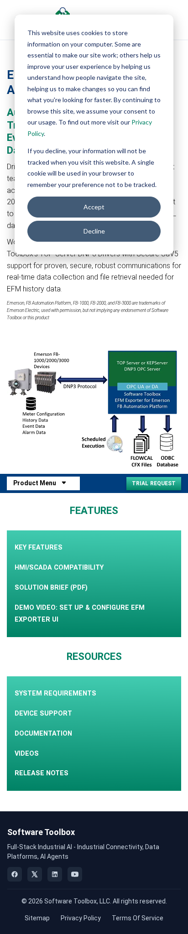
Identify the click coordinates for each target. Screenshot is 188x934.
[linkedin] (54, 874)
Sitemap (37, 918)
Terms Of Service (137, 918)
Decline (94, 231)
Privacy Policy (81, 918)
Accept (94, 207)
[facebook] (14, 874)
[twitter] (34, 874)
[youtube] (75, 874)
